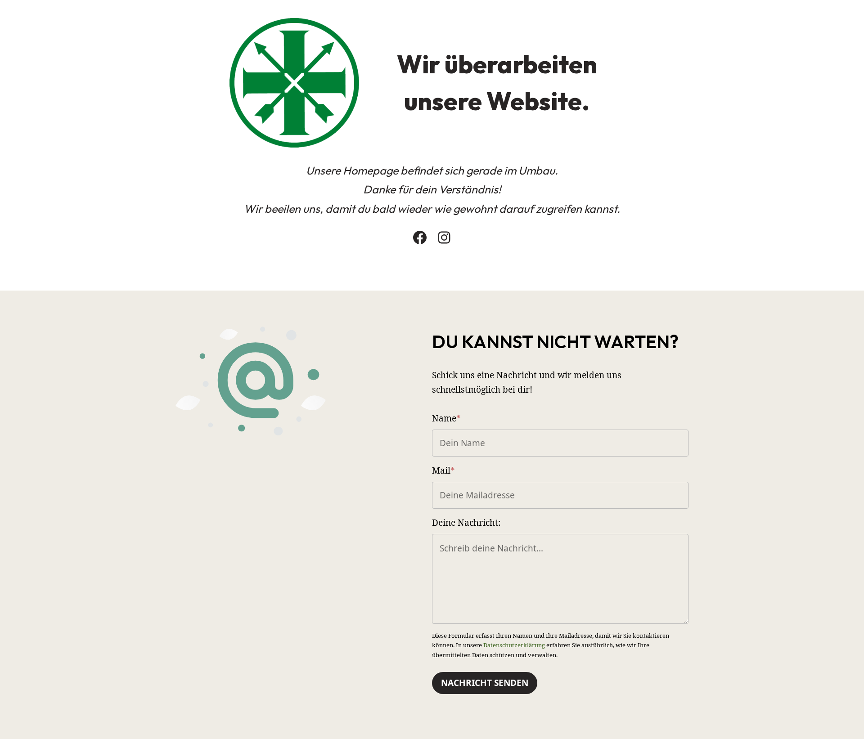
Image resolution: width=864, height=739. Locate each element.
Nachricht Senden (484, 683)
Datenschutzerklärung (514, 645)
